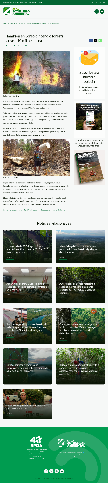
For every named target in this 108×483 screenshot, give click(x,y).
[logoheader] (16, 8)
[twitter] (96, 2)
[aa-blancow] (71, 439)
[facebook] (92, 2)
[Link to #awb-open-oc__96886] (96, 11)
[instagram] (100, 2)
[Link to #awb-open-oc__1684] (102, 11)
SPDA (47, 478)
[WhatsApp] (100, 40)
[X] (95, 40)
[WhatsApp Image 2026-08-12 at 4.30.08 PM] (89, 150)
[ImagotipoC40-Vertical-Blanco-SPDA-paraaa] (36, 437)
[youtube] (104, 2)
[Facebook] (91, 40)
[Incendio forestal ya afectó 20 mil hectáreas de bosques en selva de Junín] (34, 210)
